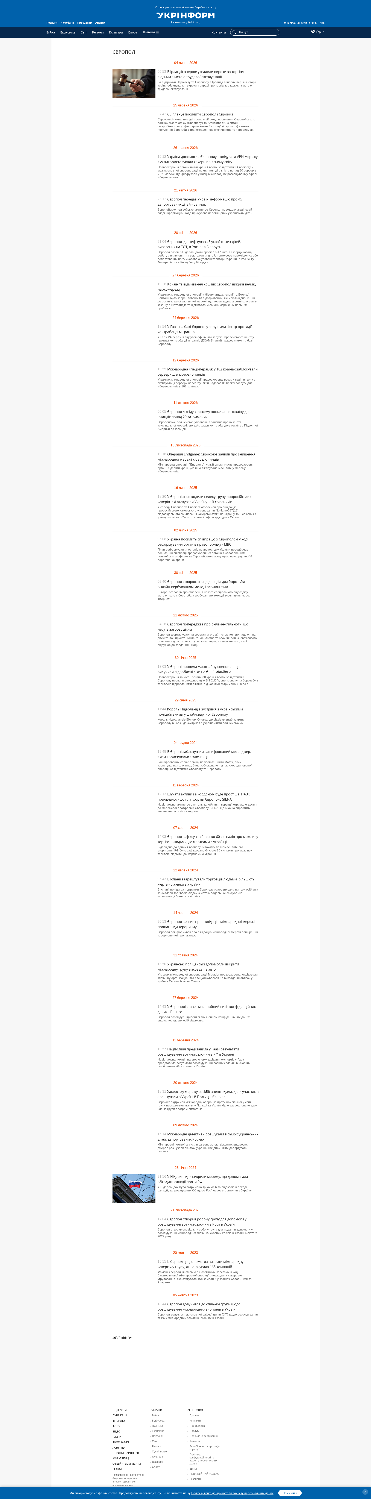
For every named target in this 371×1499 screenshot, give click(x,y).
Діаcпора (157, 1461)
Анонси (100, 22)
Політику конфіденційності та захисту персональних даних (232, 1493)
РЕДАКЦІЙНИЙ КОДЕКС (204, 1473)
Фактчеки (157, 1436)
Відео (116, 1431)
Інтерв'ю (119, 1420)
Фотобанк (67, 22)
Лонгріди (119, 1447)
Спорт (132, 32)
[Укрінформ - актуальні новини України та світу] (185, 15)
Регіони (98, 32)
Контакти (219, 32)
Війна (50, 32)
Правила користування (204, 1436)
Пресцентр (84, 22)
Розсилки (195, 1479)
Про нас (194, 1415)
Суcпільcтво (159, 1451)
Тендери (195, 1441)
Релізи (117, 1469)
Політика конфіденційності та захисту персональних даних (203, 1459)
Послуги (52, 22)
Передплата (197, 1425)
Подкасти (120, 1410)
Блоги (117, 1436)
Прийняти (290, 1493)
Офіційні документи (127, 1463)
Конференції (121, 1458)
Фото (116, 1426)
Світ (84, 32)
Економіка (68, 32)
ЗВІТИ (193, 1468)
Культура (116, 32)
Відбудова (158, 1420)
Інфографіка (121, 1442)
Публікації (120, 1415)
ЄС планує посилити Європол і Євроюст (200, 114)
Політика (157, 1425)
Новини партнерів (126, 1453)
